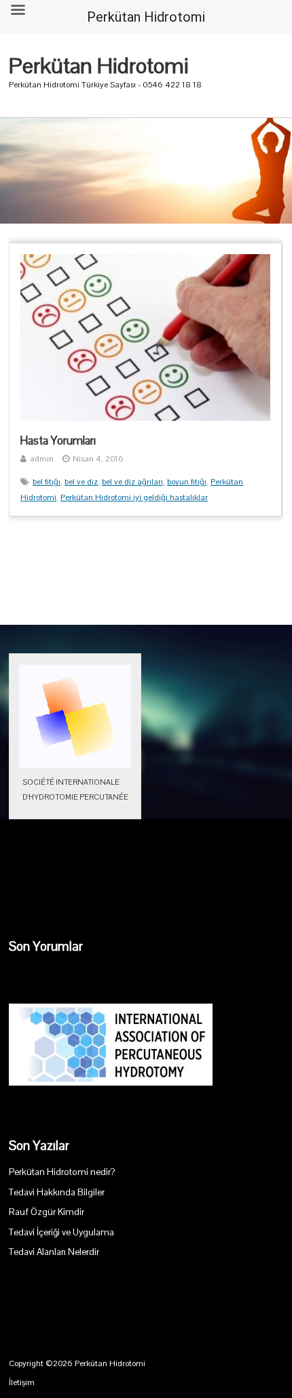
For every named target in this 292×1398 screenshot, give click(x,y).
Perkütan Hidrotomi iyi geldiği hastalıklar (134, 497)
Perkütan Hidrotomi (99, 65)
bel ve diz (81, 481)
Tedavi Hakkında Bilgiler (57, 1192)
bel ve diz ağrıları (132, 481)
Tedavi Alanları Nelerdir (54, 1252)
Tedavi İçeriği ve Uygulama (61, 1232)
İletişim (22, 1382)
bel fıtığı (46, 481)
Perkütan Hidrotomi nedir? (62, 1172)
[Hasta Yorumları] (145, 418)
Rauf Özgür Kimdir (46, 1212)
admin (42, 458)
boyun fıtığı (186, 481)
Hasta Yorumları (58, 440)
